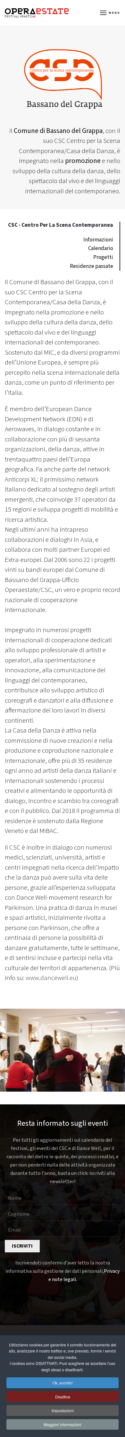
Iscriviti (22, 1246)
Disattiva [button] (62, 1396)
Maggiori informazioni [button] (62, 1424)
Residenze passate (91, 266)
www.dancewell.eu (51, 978)
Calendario (100, 248)
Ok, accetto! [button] (63, 1382)
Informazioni (98, 240)
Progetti (103, 257)
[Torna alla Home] (37, 13)
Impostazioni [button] (63, 1410)
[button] (110, 13)
